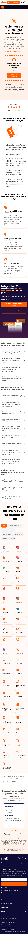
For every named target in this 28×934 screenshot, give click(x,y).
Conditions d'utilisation (7, 925)
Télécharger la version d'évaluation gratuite (14, 304)
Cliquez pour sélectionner (14, 75)
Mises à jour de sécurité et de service (12, 890)
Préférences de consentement (8, 927)
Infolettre (5, 887)
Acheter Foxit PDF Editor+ (14, 311)
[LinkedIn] (19, 858)
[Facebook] (22, 858)
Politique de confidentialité (8, 922)
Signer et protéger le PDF (15, 525)
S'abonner (14, 884)
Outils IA (13, 538)
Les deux (5, 893)
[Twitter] (25, 858)
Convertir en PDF (7, 534)
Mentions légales (21, 931)
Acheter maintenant (13, 2)
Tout (4, 525)
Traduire (5, 538)
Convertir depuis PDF (8, 530)
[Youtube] (16, 858)
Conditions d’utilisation (10, 89)
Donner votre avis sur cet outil (13, 51)
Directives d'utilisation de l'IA (8, 931)
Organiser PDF (18, 534)
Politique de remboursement (8, 929)
